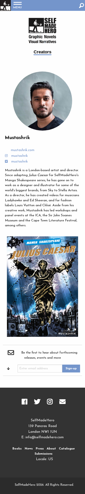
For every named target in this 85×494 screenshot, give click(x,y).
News (29, 448)
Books (17, 448)
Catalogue (67, 448)
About (51, 448)
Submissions (43, 453)
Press (40, 448)
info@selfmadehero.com (45, 437)
